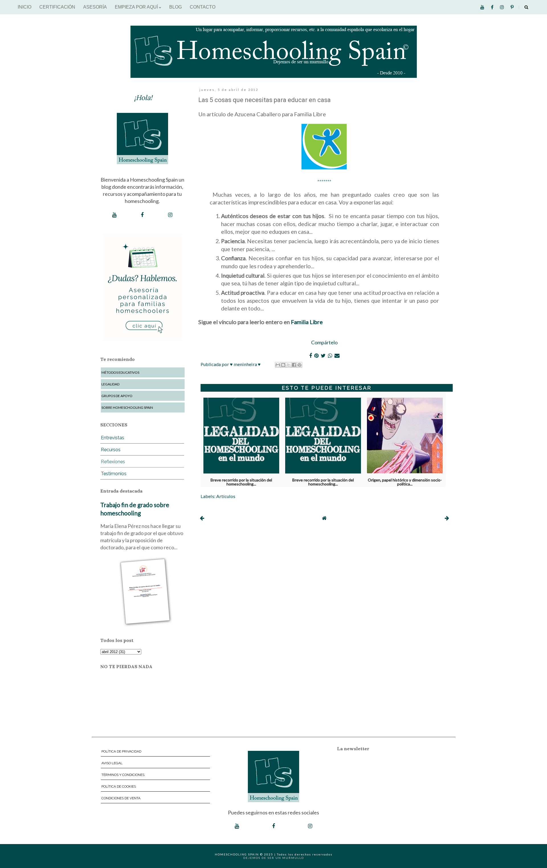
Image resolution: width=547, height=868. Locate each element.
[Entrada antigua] (446, 518)
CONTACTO (202, 7)
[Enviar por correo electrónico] (278, 365)
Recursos (111, 449)
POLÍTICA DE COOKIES (118, 786)
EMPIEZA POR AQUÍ (137, 7)
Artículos (225, 496)
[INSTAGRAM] (170, 215)
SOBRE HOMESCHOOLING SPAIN (127, 407)
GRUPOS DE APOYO (116, 396)
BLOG (175, 7)
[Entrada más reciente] (201, 518)
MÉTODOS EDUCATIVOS (120, 372)
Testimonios (113, 473)
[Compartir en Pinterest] (299, 365)
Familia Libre (307, 321)
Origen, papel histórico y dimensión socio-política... (405, 481)
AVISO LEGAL (112, 763)
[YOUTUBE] (114, 215)
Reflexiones (113, 461)
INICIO (24, 7)
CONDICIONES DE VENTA (120, 798)
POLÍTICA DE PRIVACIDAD (121, 751)
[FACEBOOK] (142, 215)
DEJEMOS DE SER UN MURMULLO (273, 857)
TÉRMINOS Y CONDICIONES (122, 775)
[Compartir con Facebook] (294, 365)
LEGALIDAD (110, 384)
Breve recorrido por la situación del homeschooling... (241, 481)
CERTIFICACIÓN (57, 7)
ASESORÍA (95, 7)
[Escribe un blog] (283, 365)
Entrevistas (112, 437)
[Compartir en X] (288, 365)
